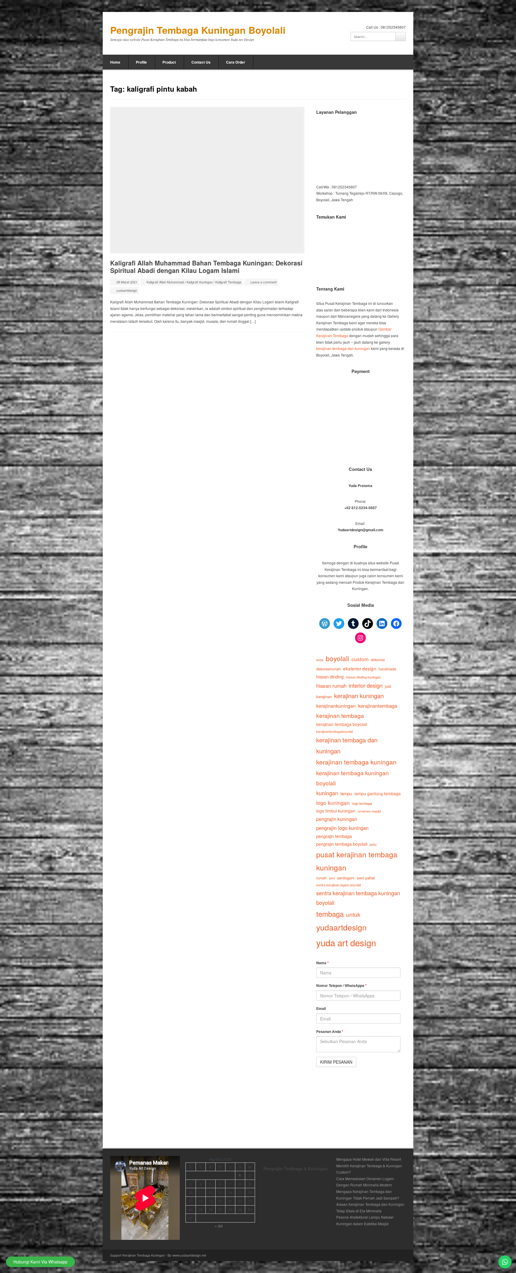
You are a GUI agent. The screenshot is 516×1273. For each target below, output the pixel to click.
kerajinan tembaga (340, 715)
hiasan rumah (331, 685)
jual (388, 686)
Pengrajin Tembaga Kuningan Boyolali (197, 30)
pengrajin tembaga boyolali (341, 844)
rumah (321, 878)
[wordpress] (403, 62)
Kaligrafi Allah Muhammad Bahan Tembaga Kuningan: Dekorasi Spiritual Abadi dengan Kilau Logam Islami (206, 266)
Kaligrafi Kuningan (200, 282)
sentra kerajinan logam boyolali (338, 884)
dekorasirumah (328, 669)
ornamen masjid (369, 811)
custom (359, 659)
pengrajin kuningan (336, 818)
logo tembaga (362, 803)
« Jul (218, 1225)
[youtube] (395, 62)
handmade (387, 669)
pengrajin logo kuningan (342, 827)
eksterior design (359, 668)
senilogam (345, 878)
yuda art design (346, 942)
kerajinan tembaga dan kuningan (343, 348)
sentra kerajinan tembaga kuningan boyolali (358, 898)
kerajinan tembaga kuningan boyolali (352, 778)
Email (321, 1008)
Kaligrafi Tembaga (228, 282)
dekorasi (378, 659)
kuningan (327, 793)
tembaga (330, 914)
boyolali (337, 658)
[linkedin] (387, 62)
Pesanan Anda (329, 1031)
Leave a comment (264, 282)
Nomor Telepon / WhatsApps (341, 985)
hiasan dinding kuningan (363, 677)
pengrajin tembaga (334, 836)
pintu (373, 844)
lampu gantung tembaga (377, 793)
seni (332, 878)
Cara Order (235, 62)
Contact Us (201, 62)
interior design (366, 685)
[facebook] (379, 62)
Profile (141, 62)
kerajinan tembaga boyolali (341, 724)
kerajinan (324, 696)
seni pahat (366, 878)
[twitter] (363, 62)
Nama (322, 962)
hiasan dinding (330, 676)
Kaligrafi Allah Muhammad (165, 282)
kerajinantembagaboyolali (334, 731)
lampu (346, 793)
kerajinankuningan (336, 705)
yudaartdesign (126, 290)
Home (115, 62)
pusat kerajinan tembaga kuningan (356, 861)
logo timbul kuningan (335, 811)
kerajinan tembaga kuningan (356, 761)
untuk (353, 914)
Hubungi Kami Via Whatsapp (40, 1262)
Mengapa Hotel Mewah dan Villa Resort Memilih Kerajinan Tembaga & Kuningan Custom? (369, 1165)
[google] (371, 62)
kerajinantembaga (377, 705)
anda (319, 660)
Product (169, 62)
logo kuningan (333, 802)
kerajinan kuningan (359, 695)
